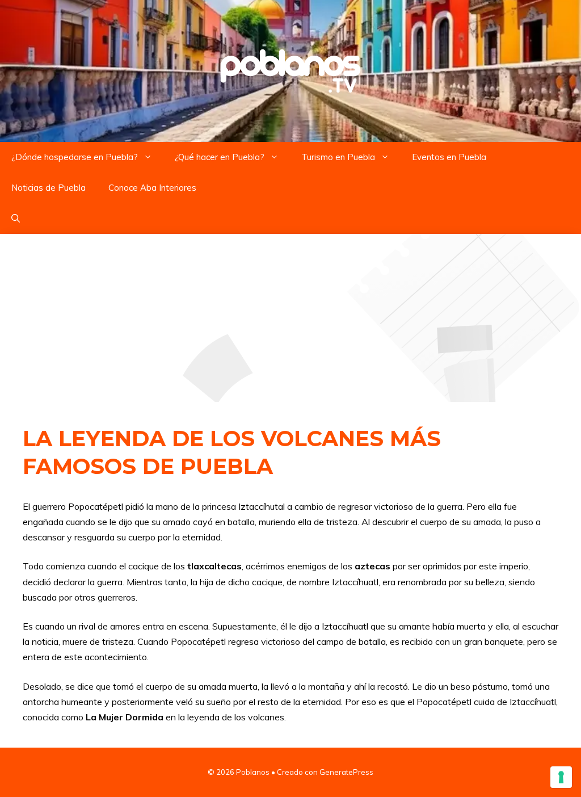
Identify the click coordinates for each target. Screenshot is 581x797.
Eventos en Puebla (449, 157)
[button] (15, 218)
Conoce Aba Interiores (152, 187)
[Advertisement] (290, 317)
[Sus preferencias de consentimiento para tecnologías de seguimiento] (561, 777)
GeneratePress (346, 772)
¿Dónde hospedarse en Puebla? (74, 157)
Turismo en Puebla (338, 157)
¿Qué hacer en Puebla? (219, 157)
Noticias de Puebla (48, 187)
